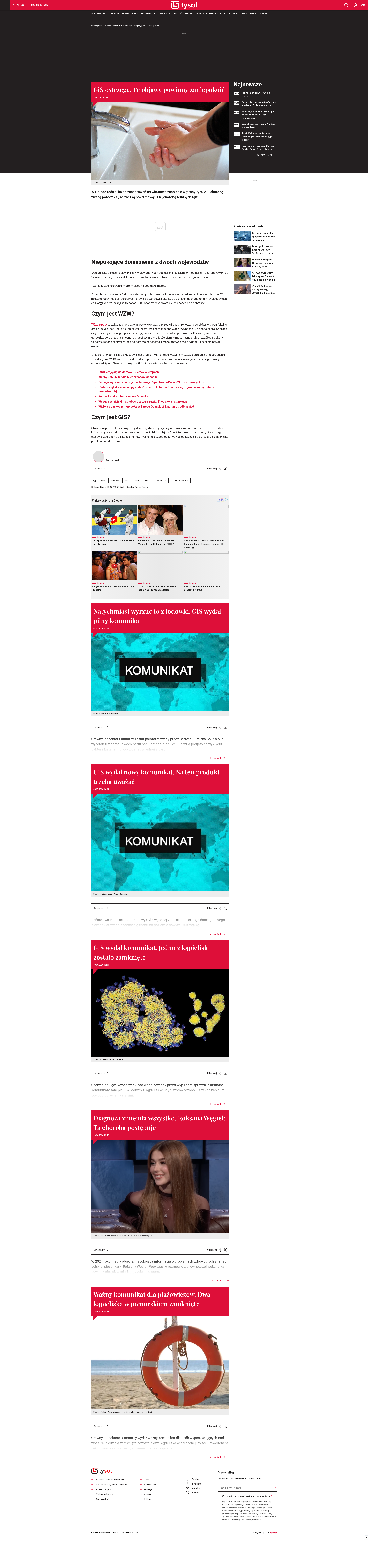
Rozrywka (230, 13)
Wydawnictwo (150, 1484)
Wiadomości (98, 13)
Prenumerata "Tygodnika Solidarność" (113, 1484)
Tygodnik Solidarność (168, 13)
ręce (137, 480)
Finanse (146, 13)
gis (126, 480)
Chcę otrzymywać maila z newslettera (247, 1496)
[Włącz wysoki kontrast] (22, 5)
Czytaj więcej (263, 154)
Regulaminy (127, 1532)
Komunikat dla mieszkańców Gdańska (123, 396)
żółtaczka (161, 480)
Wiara (189, 13)
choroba (115, 480)
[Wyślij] (274, 1487)
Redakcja (148, 1489)
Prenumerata (259, 13)
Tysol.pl (273, 1532)
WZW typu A (99, 325)
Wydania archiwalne (104, 1494)
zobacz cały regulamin (251, 1519)
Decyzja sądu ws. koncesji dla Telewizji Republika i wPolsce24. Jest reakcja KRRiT (152, 382)
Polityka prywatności (100, 1532)
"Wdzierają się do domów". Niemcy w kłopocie (129, 372)
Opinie (243, 13)
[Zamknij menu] (5, 5)
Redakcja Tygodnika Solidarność (110, 1479)
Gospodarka (130, 13)
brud (103, 480)
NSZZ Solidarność (39, 5)
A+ (18, 5)
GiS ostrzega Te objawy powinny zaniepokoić (140, 26)
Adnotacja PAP (102, 1499)
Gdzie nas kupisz (103, 1489)
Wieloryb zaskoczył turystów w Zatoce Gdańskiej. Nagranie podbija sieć (146, 407)
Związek (114, 13)
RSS (138, 1532)
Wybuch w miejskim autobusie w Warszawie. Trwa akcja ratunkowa (142, 402)
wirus (147, 480)
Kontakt (147, 1494)
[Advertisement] (184, 55)
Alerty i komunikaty (208, 13)
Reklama (147, 1499)
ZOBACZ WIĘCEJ (180, 480)
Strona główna (97, 26)
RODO (116, 1532)
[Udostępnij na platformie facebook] (220, 468)
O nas (146, 1479)
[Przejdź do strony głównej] (181, 5)
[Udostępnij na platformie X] (225, 468)
